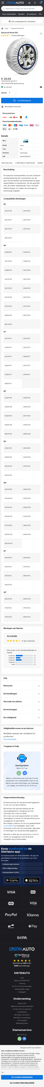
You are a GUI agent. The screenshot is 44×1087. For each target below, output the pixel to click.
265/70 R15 (26, 220)
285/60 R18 (26, 434)
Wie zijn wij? (22, 1003)
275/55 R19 (26, 466)
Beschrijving (7, 163)
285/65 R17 (8, 383)
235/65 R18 (26, 398)
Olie (40, 14)
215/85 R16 (26, 252)
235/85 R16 (8, 270)
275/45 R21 (8, 576)
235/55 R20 (8, 489)
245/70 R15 (8, 211)
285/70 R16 (26, 315)
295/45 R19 (8, 475)
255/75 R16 (8, 288)
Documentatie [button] (9, 739)
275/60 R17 (8, 374)
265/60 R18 (8, 425)
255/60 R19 (8, 457)
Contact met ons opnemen (22, 1009)
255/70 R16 (26, 279)
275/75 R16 (26, 306)
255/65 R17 (26, 356)
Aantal (4, 93)
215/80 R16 (8, 252)
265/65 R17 (8, 365)
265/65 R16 (26, 288)
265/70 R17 (26, 365)
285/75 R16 (8, 324)
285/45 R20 (27, 525)
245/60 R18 (8, 407)
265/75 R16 (26, 297)
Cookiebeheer (22, 1012)
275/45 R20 (26, 516)
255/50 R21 (8, 558)
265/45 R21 (8, 567)
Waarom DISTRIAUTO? (22, 980)
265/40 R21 (26, 558)
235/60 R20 (27, 489)
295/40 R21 (8, 585)
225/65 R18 (8, 398)
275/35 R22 (8, 608)
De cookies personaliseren (22, 1083)
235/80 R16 (26, 261)
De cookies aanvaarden (22, 1077)
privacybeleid (8, 826)
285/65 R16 (8, 315)
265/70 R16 (8, 297)
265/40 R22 (27, 599)
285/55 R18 (8, 434)
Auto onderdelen (9, 14)
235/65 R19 (8, 448)
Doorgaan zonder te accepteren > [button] (31, 1048)
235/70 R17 (26, 338)
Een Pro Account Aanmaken (22, 986)
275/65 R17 (26, 374)
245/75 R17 (8, 356)
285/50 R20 (8, 534)
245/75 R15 (26, 211)
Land (22, 978)
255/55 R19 (26, 448)
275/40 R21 (26, 567)
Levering (22, 983)
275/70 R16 (8, 306)
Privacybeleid (22, 1020)
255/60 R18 (26, 407)
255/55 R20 (8, 507)
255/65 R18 (8, 416)
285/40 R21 (26, 576)
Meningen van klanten (22, 1015)
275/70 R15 (26, 229)
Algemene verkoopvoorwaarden (22, 1006)
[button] (30, 2)
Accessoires (31, 14)
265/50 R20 (8, 516)
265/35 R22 (8, 599)
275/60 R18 (26, 425)
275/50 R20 (8, 525)
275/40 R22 (26, 608)
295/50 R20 (8, 543)
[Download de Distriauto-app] (12, 880)
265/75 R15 (8, 229)
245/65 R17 (8, 347)
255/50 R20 (27, 498)
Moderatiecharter (22, 1023)
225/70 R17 (8, 338)
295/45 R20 (27, 534)
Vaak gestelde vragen (22, 989)
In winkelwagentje (24, 100)
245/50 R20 (8, 498)
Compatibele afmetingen (25, 163)
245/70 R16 (26, 270)
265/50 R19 (27, 457)
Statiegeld (22, 992)
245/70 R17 (26, 347)
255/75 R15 (8, 220)
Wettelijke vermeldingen (22, 1018)
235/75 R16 (8, 261)
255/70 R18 (26, 416)
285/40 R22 (27, 617)
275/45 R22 (8, 617)
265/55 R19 (8, 466)
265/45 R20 (27, 507)
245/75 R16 (8, 279)
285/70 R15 (8, 238)
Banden (21, 14)
